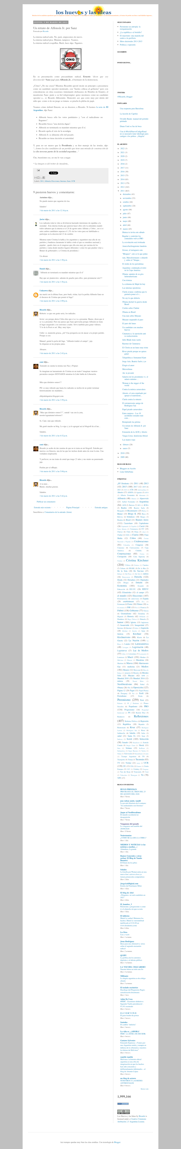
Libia (123, 654)
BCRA (146, 505)
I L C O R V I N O (128, 1013)
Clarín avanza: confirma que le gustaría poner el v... (134, 293)
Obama (120, 687)
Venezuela (137, 772)
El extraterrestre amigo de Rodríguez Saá (132, 404)
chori (144, 532)
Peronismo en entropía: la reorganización (130, 27)
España (145, 598)
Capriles (133, 526)
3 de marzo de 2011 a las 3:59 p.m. (54, 400)
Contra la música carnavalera (133, 389)
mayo (125, 221)
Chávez (120, 532)
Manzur (129, 660)
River (132, 727)
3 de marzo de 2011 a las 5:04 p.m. (54, 471)
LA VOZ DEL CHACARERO (133, 966)
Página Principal (72, 507)
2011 (42, 181)
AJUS (146, 492)
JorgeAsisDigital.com (129, 883)
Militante (124, 975)
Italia (136, 628)
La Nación (134, 640)
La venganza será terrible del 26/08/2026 (131, 827)
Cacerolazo (128, 523)
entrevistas (135, 599)
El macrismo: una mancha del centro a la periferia (132, 36)
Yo (142, 774)
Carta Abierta (121, 529)
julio (125, 213)
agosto (125, 209)
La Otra (123, 932)
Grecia (146, 610)
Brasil (128, 519)
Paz (133, 693)
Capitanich (124, 526)
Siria (118, 748)
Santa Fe (131, 736)
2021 (122, 152)
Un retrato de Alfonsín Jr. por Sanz (134, 426)
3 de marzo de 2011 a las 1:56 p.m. (54, 281)
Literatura (132, 654)
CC (143, 529)
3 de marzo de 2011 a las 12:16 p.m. (54, 210)
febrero (126, 444)
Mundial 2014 (138, 678)
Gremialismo (126, 613)
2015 (122, 175)
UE (124, 766)
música (120, 681)
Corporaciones (124, 553)
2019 (122, 160)
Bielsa (144, 511)
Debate (119, 574)
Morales (136, 673)
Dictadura (131, 579)
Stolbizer (142, 748)
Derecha (138, 576)
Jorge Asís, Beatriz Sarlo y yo (134, 361)
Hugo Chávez (132, 619)
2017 (122, 167)
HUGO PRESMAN (128, 789)
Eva (143, 601)
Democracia (126, 577)
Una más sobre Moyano (131, 315)
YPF (119, 778)
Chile (129, 532)
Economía (122, 585)
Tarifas (143, 751)
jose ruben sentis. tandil (130, 800)
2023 (125, 490)
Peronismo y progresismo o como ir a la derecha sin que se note (133, 907)
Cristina (119, 561)
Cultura (122, 568)
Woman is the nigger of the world (133, 384)
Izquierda (144, 628)
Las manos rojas (128, 439)
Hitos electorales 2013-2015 (131, 41)
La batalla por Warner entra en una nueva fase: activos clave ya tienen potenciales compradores (133, 874)
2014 (122, 179)
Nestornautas (126, 835)
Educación (121, 589)
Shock (141, 745)
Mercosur (136, 670)
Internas (63, 181)
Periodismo (121, 696)
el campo (140, 592)
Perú (142, 700)
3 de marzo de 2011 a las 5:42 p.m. (54, 495)
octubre (126, 202)
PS (129, 712)
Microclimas (127, 369)
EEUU (145, 589)
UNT (128, 769)
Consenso (120, 548)
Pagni (132, 690)
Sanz (69, 181)
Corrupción (121, 556)
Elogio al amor (128, 365)
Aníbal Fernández (128, 502)
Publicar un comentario (46, 501)
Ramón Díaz (141, 713)
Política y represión (127, 44)
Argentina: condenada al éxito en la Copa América (134, 269)
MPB (143, 676)
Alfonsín (48, 181)
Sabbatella (121, 733)
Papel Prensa (143, 690)
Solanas (129, 748)
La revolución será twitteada (133, 242)
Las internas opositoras (131, 287)
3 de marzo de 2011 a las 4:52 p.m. (54, 435)
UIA (131, 766)
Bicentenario (132, 510)
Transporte (121, 759)
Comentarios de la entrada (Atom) (58, 512)
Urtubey (136, 769)
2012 (122, 187)
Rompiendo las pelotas (131, 422)
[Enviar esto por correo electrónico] (35, 177)
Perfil (141, 693)
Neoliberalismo (124, 684)
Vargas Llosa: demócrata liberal (135, 435)
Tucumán (140, 759)
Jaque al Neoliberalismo (130, 812)
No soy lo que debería (131, 298)
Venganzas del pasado (129, 823)
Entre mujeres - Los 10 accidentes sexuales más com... (132, 415)
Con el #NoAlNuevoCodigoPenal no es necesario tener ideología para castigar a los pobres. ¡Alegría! (134, 134)
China (136, 532)
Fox (136, 607)
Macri (130, 657)
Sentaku (123, 1022)
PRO (146, 706)
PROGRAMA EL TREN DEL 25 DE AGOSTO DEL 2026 (133, 792)
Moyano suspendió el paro (132, 319)
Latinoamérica (141, 643)
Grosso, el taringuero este (132, 250)
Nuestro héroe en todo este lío (131, 969)
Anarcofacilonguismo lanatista (134, 246)
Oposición (138, 687)
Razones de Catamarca (131, 343)
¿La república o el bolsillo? (131, 32)
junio (125, 217)
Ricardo (46, 31)
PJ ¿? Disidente (133, 703)
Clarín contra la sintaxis (131, 399)
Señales (123, 869)
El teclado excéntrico (129, 987)
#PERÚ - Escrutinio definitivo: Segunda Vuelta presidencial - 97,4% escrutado (132, 1004)
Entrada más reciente (42, 507)
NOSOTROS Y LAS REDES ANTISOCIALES (131, 1081)
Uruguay (145, 769)
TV (118, 762)
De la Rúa (142, 568)
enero (125, 448)
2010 (122, 453)
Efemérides (126, 592)
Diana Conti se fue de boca (130, 126)
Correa (142, 554)
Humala (143, 619)
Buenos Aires (142, 519)
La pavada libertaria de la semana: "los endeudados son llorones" (133, 804)
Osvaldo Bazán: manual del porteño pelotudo (134, 119)
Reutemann (121, 727)
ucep (138, 763)
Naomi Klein (138, 681)
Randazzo (120, 716)
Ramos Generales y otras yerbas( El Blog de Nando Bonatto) (131, 858)
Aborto (120, 492)
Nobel (142, 684)
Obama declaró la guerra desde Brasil (134, 303)
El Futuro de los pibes (128, 862)
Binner (120, 513)
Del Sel (137, 574)
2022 (122, 148)
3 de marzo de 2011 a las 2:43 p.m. (54, 353)
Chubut (119, 535)
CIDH (127, 535)
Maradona (140, 660)
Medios (144, 666)
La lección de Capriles (129, 113)
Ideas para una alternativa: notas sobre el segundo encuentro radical (132, 946)
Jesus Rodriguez (127, 941)
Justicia (120, 634)
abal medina (142, 490)
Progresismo (129, 709)
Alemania (142, 495)
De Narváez (138, 571)
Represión (144, 721)
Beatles (124, 507)
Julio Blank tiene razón (131, 339)
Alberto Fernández (127, 495)
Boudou (120, 520)
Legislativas (122, 650)
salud (119, 736)
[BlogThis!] (38, 177)
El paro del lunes (129, 323)
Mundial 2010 (123, 678)
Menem (126, 669)
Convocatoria (134, 548)
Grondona (141, 613)
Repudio (142, 724)
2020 (122, 156)
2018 (122, 163)
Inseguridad (139, 625)
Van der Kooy (125, 772)
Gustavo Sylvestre (127, 1040)
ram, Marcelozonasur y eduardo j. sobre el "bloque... (135, 258)
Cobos (133, 538)
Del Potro (128, 574)
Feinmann (121, 604)
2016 (122, 171)
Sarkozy (120, 739)
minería (127, 673)
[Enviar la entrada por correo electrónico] (38, 170)
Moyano (131, 675)
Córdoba (139, 550)
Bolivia (120, 517)
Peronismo (124, 699)
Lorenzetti (142, 654)
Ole (129, 687)
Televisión (128, 753)
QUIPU (123, 955)
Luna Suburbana (126, 471)
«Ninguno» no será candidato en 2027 (132, 896)
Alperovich (144, 498)
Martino (120, 663)
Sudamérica (121, 751)
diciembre (127, 194)
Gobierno (134, 610)
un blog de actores (128, 1078)
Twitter (128, 762)
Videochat (123, 775)
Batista (131, 505)
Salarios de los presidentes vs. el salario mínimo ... (135, 377)
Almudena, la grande (128, 849)
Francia (143, 607)
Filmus (139, 604)
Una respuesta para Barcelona (131, 108)
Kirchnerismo (123, 637)
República (127, 724)
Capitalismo (143, 523)
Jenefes (134, 631)
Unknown (44, 290)
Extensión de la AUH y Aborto (134, 432)
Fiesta (129, 604)
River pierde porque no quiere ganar (134, 352)
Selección (144, 738)
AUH (124, 505)
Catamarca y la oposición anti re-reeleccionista (134, 334)
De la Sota (122, 571)
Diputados (144, 579)
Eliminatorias (122, 599)
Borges (142, 517)
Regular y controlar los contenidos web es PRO (132, 237)
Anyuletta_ (64, 163)
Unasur (138, 766)
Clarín (135, 534)
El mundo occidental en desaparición (129, 815)
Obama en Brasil (129, 312)
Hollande (142, 616)
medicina (131, 666)
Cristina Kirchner (137, 560)
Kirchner (137, 633)
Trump (130, 759)
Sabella (132, 733)
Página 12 (121, 690)
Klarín (139, 637)
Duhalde (139, 582)
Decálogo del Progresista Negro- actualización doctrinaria (132, 991)
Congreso (139, 544)
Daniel (42, 268)
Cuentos (145, 565)
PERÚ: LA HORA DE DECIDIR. (133, 1033)
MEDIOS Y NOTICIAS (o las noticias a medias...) (133, 845)
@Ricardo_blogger (124, 96)
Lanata (127, 644)
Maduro (143, 657)
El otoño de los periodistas (133, 263)
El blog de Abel (126, 892)
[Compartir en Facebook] (43, 177)
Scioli (129, 738)
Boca (144, 514)
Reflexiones (141, 716)
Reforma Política (131, 721)
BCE (139, 505)
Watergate (134, 775)
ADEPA (130, 492)
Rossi (143, 730)
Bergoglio (120, 511)
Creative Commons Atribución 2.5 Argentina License (131, 1120)
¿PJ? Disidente (123, 483)
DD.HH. (132, 568)
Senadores (136, 742)
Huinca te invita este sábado (133, 232)
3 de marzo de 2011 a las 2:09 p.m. (54, 300)
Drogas (126, 582)
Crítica (127, 565)
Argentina (143, 501)
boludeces (131, 516)
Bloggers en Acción (128, 468)
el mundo (121, 595)
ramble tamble (126, 1056)
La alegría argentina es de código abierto (133, 979)
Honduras (120, 619)
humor (120, 622)
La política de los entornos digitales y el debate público (131, 958)
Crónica (136, 565)
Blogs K (132, 513)
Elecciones (55, 181)
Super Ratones (133, 751)
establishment (128, 601)
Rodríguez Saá (132, 730)
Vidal (146, 772)
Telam (119, 754)
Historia (130, 616)
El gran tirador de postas (129, 1015)
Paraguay (124, 693)
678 (131, 489)
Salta (143, 733)
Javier (42, 219)
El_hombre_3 (126, 904)
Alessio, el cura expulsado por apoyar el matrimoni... (134, 394)
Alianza (133, 498)
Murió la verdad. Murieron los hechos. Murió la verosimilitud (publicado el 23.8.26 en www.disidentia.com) (132, 922)
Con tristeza (127, 280)
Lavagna (125, 647)
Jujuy (143, 631)
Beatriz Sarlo (139, 508)
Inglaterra (144, 622)
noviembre (127, 198)
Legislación (137, 647)
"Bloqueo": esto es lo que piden (134, 253)
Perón (140, 696)
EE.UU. (133, 589)
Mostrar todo (144, 1089)
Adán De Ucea (126, 999)
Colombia (126, 545)
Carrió (142, 526)
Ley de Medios (140, 650)
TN (143, 756)
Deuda (119, 579)
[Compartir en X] (41, 177)
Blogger (117, 1142)
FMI (129, 607)
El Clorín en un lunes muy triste (135, 347)
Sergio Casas (130, 745)
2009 (122, 457)
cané (41, 361)
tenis (147, 754)
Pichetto (120, 703)
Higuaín (120, 616)
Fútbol (120, 610)
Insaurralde (124, 625)
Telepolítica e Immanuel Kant (134, 357)
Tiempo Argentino (128, 756)
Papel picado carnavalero (132, 409)
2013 (122, 183)
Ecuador (141, 586)
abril (125, 225)
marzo (125, 228)
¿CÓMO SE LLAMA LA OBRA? (133, 837)
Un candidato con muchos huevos (132, 328)
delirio (145, 573)
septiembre (127, 205)
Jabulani (125, 631)
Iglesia (133, 622)
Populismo (133, 706)
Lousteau (120, 657)
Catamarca (134, 529)
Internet (129, 628)
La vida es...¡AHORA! (129, 1031)
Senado (125, 742)
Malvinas (120, 660)
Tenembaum (139, 754)
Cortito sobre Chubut (130, 308)
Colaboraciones (141, 541)
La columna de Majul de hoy (133, 284)
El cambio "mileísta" (128, 1024)
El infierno (124, 915)
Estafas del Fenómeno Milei (131, 886)
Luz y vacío (124, 934)
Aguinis (139, 492)
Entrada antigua (101, 507)
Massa (129, 663)
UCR (73, 181)
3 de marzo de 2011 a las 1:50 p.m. (54, 260)
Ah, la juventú (128, 373)
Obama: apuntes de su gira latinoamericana (132, 275)
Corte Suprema (139, 556)
